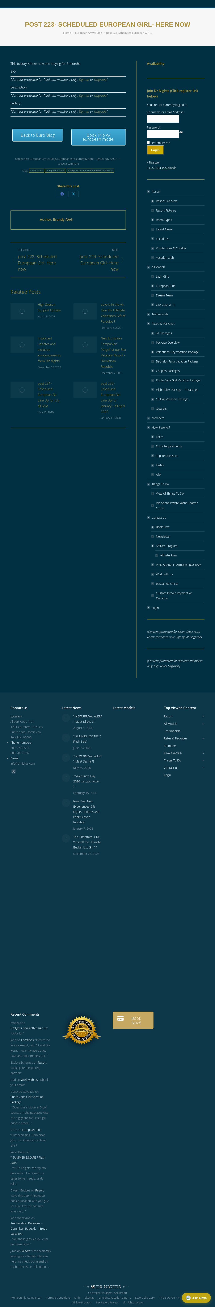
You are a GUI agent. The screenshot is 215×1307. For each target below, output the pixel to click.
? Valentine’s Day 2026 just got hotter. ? (86, 781)
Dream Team (164, 295)
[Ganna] (137, 852)
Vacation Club (165, 258)
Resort (156, 192)
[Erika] (137, 820)
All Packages (164, 333)
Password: (153, 127)
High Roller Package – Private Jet (177, 390)
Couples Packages (168, 371)
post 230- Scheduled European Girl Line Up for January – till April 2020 (113, 397)
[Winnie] (137, 787)
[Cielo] (137, 884)
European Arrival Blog (42, 159)
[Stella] (121, 884)
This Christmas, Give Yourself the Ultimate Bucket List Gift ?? (87, 842)
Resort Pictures (166, 210)
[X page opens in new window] (13, 771)
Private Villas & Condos (171, 248)
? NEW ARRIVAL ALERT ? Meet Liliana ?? (87, 719)
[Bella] (121, 868)
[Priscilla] (121, 739)
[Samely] (137, 836)
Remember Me (160, 143)
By (106, 159)
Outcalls (161, 409)
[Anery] (121, 820)
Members (158, 418)
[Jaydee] (121, 949)
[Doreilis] (137, 900)
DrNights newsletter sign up (28, 1028)
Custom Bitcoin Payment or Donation (174, 595)
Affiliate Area (168, 555)
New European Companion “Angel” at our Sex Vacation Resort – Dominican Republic (113, 352)
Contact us (159, 518)
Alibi (158, 475)
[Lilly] (121, 787)
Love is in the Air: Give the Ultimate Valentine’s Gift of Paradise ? (113, 313)
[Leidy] (137, 771)
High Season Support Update (49, 307)
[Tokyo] (121, 803)
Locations (162, 239)
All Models (158, 267)
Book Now (162, 527)
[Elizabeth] (137, 981)
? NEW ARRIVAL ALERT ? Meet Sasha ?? (87, 758)
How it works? (161, 427)
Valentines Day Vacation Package (177, 352)
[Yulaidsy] (121, 755)
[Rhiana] (121, 771)
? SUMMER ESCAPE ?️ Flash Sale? (87, 738)
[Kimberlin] (137, 803)
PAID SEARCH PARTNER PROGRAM (178, 565)
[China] (137, 755)
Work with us (164, 574)
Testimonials (160, 314)
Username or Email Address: (165, 112)
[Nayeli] (121, 852)
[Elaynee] (137, 739)
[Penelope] (137, 723)
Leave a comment (68, 163)
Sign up (84, 79)
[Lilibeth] (121, 965)
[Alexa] (121, 900)
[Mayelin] (137, 933)
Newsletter (163, 536)
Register (154, 162)
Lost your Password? (162, 168)
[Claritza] (121, 836)
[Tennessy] (121, 723)
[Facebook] (62, 194)
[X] (73, 194)
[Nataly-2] (121, 916)
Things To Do (160, 484)
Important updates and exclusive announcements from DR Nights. (49, 349)
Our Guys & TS (165, 305)
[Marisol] (137, 949)
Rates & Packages (163, 324)
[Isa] (121, 933)
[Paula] (137, 965)
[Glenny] (137, 916)
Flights (160, 465)
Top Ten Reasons (167, 456)
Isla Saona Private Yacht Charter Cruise (177, 505)
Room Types (164, 220)
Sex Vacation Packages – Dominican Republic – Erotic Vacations (28, 1228)
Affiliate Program (166, 546)
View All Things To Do (170, 493)
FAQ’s (159, 437)
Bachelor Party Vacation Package (177, 361)
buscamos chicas (167, 584)
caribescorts (36, 170)
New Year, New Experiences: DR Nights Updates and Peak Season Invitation (86, 811)
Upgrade (100, 79)
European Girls (165, 286)
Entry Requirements (169, 446)
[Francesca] (137, 868)
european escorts (56, 170)
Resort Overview (166, 201)
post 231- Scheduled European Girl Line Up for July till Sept (48, 394)
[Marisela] (121, 997)
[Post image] (22, 311)
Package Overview (168, 342)
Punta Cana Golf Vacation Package (178, 380)
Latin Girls (162, 276)
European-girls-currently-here (75, 159)
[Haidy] (137, 997)
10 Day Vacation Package (172, 399)
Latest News (164, 229)
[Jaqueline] (121, 981)
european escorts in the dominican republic (90, 170)
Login (155, 608)
